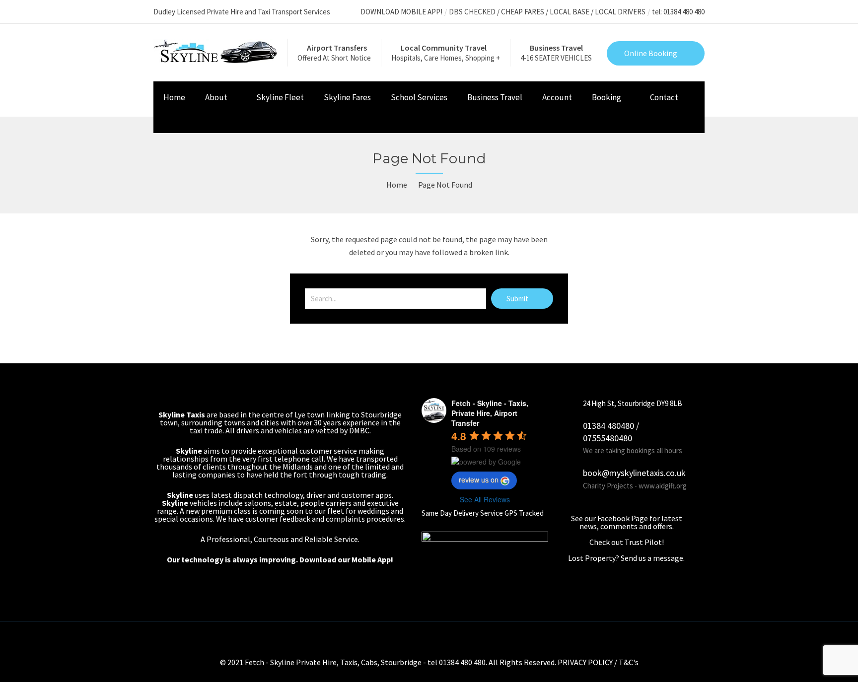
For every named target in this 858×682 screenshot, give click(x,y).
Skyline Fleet (280, 97)
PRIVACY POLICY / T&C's (598, 662)
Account (557, 97)
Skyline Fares (347, 97)
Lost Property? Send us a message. (626, 558)
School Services (419, 97)
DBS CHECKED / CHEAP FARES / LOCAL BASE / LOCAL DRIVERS (547, 11)
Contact (664, 97)
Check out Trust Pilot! (626, 542)
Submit (518, 298)
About (216, 97)
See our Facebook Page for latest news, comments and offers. (626, 522)
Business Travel (494, 97)
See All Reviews (485, 499)
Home (174, 97)
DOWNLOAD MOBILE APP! (401, 11)
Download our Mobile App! (346, 559)
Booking (606, 97)
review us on (479, 479)
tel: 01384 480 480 (678, 11)
